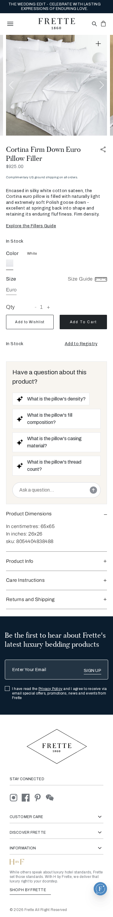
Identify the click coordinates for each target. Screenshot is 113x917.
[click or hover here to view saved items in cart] (103, 23)
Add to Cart (83, 322)
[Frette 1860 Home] (56, 24)
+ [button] (48, 307)
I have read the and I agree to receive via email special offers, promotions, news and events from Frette (59, 693)
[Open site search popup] (94, 24)
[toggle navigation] (10, 24)
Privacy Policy (50, 689)
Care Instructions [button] (25, 580)
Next (101, 85)
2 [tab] (54, 129)
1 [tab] (50, 129)
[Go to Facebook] (28, 797)
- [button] (36, 307)
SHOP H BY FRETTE (28, 890)
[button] (81, 343)
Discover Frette (28, 832)
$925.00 (15, 166)
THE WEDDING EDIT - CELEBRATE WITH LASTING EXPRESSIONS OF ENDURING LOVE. (54, 6)
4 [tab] (63, 129)
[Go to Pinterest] (40, 797)
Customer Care (26, 817)
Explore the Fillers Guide (31, 226)
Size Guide (81, 278)
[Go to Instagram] (16, 797)
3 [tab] (59, 129)
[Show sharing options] (103, 149)
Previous (11, 85)
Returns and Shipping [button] (30, 599)
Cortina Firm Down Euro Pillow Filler (43, 154)
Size (11, 278)
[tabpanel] (56, 85)
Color (12, 253)
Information (23, 848)
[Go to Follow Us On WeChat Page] (51, 797)
